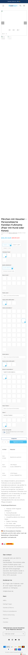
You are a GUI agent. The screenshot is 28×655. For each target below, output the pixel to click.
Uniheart (11, 652)
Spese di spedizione (13, 232)
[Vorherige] (2, 22)
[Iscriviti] (23, 634)
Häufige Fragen (7, 604)
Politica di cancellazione (10, 611)
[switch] (3, 432)
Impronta (5, 618)
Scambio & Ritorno (8, 607)
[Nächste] (25, 22)
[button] (3, 5)
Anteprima (14, 438)
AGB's (4, 600)
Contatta (5, 622)
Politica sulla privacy (9, 614)
